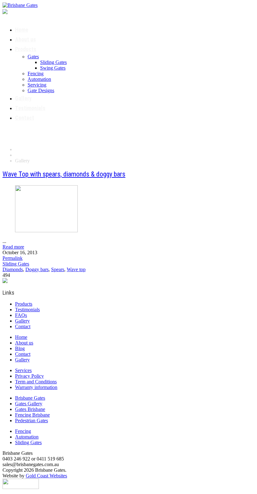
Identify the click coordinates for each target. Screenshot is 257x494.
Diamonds (13, 269)
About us (25, 39)
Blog (20, 348)
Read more (13, 247)
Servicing (37, 84)
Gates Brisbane (30, 409)
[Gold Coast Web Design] (21, 483)
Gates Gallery (28, 403)
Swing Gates (53, 68)
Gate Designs (41, 90)
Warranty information (36, 387)
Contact (24, 117)
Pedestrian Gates (31, 420)
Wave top (76, 269)
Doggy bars (37, 269)
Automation (39, 79)
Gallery (23, 98)
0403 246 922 (35, 10)
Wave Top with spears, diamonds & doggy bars (64, 174)
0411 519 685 (28, 16)
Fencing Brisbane (32, 415)
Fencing (36, 73)
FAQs (21, 315)
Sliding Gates (53, 62)
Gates (33, 56)
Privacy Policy (29, 376)
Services (23, 370)
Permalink (13, 258)
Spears (57, 269)
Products (25, 49)
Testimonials (30, 108)
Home (21, 29)
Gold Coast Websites (46, 475)
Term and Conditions (36, 381)
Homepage (26, 149)
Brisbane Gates (30, 398)
